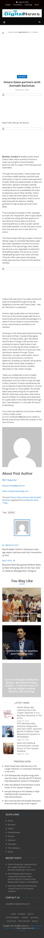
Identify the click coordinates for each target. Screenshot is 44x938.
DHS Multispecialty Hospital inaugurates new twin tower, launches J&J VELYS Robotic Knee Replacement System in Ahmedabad (29, 730)
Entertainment (14, 832)
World (37, 5)
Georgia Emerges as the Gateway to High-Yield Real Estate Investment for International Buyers (22, 794)
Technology (28, 5)
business (11, 512)
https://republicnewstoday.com (15, 491)
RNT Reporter (9, 480)
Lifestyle (8, 5)
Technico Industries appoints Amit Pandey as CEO (22, 652)
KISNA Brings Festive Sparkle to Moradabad (21, 615)
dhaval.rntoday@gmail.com (13, 485)
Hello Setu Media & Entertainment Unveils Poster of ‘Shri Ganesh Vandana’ (28, 747)
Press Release (17, 5)
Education (12, 844)
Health (11, 828)
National (11, 840)
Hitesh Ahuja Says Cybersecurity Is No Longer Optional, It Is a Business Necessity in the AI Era (29, 712)
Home (10, 820)
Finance (11, 836)
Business (22, 77)
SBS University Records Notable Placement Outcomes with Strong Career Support (23, 802)
